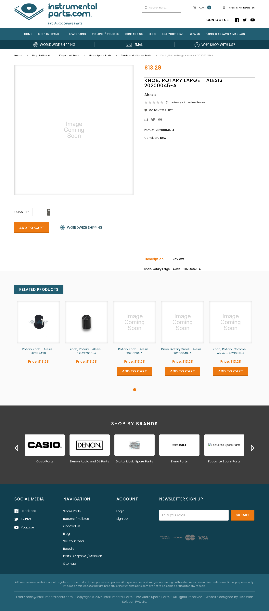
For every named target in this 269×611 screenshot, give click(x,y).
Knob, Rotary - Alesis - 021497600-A (86, 351)
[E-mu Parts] (179, 445)
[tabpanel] (38, 338)
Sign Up (122, 518)
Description (154, 259)
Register (249, 7)
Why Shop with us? (218, 44)
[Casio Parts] (45, 445)
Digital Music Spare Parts (134, 461)
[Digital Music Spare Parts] (134, 445)
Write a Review (196, 102)
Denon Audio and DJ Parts (89, 461)
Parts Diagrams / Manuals (225, 34)
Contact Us (217, 20)
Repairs (194, 34)
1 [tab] (134, 389)
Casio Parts (45, 461)
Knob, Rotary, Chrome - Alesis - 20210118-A (230, 351)
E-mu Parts (179, 461)
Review (178, 259)
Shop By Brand (49, 34)
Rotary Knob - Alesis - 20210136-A (134, 351)
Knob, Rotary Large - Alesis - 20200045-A (186, 55)
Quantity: (22, 212)
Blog (152, 34)
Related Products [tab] (38, 289)
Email (138, 44)
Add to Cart (134, 325)
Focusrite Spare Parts (224, 461)
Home (28, 34)
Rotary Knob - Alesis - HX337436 (38, 351)
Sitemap (69, 563)
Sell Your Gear (172, 34)
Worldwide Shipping (57, 44)
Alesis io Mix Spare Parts (136, 55)
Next (253, 448)
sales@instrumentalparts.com (49, 597)
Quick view (38, 322)
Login (120, 511)
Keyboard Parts (69, 55)
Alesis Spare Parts (99, 55)
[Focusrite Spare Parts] (224, 445)
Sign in (233, 7)
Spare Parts (77, 34)
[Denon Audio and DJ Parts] (90, 445)
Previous (16, 448)
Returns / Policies (105, 34)
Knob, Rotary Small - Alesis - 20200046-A (182, 351)
